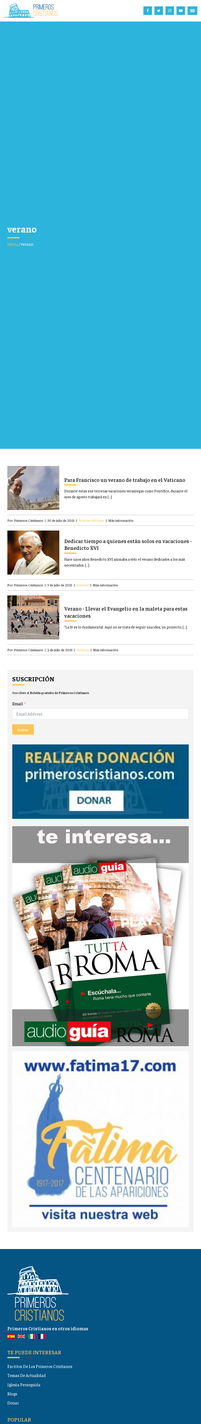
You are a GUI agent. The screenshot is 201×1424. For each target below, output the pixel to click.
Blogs (12, 1393)
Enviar (23, 729)
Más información (120, 520)
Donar (13, 1402)
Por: (25, 520)
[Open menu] (192, 11)
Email (17, 703)
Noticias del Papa (91, 520)
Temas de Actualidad (26, 1375)
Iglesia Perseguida (23, 1384)
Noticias (82, 585)
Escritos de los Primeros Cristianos (39, 1366)
